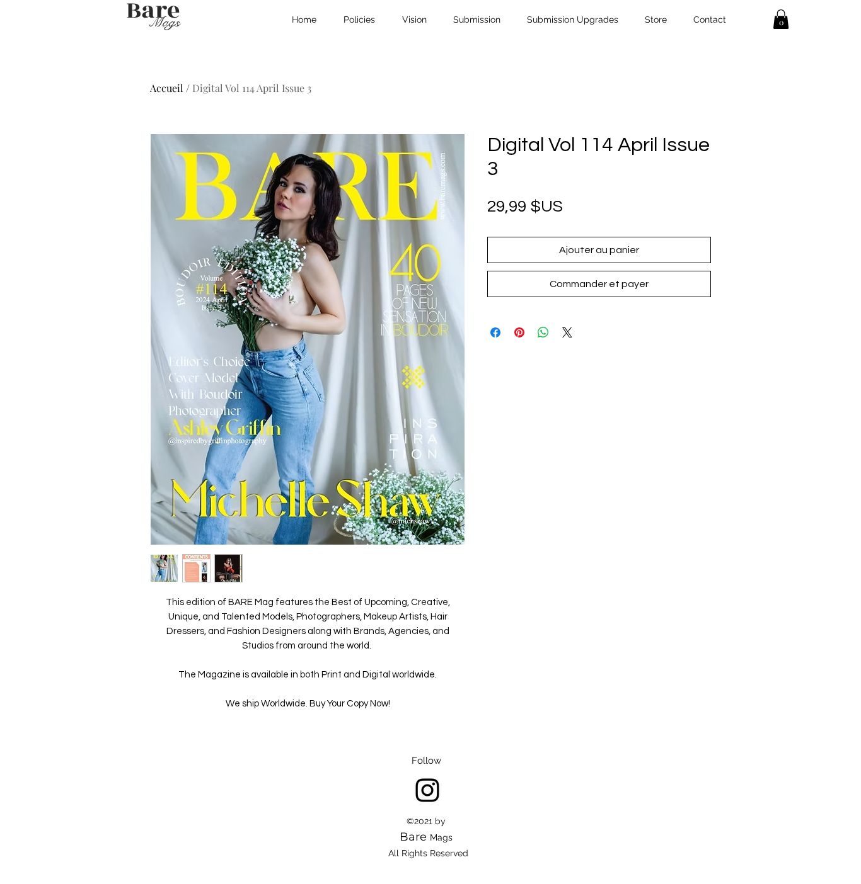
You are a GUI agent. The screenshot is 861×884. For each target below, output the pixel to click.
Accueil (166, 87)
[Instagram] (427, 790)
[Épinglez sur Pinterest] (519, 332)
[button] (781, 19)
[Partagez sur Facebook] (495, 332)
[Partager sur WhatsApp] (543, 332)
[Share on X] (567, 332)
